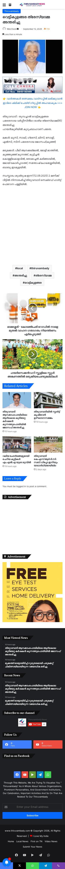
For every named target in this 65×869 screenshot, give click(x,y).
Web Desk (11, 29)
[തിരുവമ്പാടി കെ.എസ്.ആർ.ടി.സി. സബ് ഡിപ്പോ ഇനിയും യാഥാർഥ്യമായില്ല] (48, 444)
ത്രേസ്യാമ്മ (43, 275)
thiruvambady (40, 268)
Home (11, 841)
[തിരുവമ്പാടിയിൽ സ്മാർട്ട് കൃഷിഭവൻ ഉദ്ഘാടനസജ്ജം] (48, 400)
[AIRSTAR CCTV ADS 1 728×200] (32, 84)
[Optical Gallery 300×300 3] (32, 621)
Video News (51, 841)
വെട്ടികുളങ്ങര (33, 282)
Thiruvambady (11, 11)
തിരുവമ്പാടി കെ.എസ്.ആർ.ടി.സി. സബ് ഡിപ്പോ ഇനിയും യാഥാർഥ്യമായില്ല (46, 460)
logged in (21, 486)
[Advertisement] (32, 225)
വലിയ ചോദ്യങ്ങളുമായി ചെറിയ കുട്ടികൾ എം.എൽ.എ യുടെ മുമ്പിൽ (16, 459)
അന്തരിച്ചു (20, 275)
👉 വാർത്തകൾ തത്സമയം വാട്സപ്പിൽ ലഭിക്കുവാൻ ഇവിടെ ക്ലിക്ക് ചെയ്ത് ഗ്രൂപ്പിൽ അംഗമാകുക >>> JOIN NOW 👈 (32, 103)
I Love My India (40, 836)
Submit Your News (32, 846)
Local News (22, 841)
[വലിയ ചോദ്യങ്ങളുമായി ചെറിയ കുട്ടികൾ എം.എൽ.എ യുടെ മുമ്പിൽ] (16, 444)
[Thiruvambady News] (32, 4)
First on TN (36, 841)
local (20, 268)
